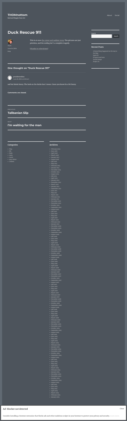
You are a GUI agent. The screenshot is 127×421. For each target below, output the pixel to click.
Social (117, 15)
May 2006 (54, 314)
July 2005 (54, 334)
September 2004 (56, 355)
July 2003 (54, 384)
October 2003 (55, 378)
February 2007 (55, 295)
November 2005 (56, 326)
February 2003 (55, 395)
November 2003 (56, 376)
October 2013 (55, 172)
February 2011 (55, 197)
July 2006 (54, 309)
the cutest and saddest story (53, 40)
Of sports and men (99, 57)
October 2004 (55, 353)
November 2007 (56, 276)
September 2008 (56, 255)
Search (93, 33)
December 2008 (56, 249)
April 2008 (54, 266)
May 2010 (54, 216)
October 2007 (55, 278)
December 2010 (56, 201)
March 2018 (55, 155)
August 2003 (55, 382)
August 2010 (55, 209)
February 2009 (55, 247)
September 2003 (56, 380)
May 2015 (54, 163)
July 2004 (54, 359)
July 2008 (54, 259)
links (11, 153)
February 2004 (55, 370)
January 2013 (55, 180)
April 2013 (54, 178)
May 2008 (54, 263)
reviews (11, 161)
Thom (9, 45)
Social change (97, 59)
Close (122, 409)
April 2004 (54, 366)
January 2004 (55, 372)
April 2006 (54, 316)
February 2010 (55, 222)
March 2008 (55, 268)
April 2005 (54, 341)
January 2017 (55, 157)
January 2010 (55, 224)
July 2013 (54, 176)
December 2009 (56, 226)
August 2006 (55, 307)
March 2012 (55, 184)
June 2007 (54, 286)
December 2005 (56, 324)
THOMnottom (17, 15)
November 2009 (56, 228)
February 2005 (55, 345)
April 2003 (54, 391)
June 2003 (54, 386)
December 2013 (56, 170)
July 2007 (54, 284)
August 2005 (55, 332)
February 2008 (55, 270)
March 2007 (55, 293)
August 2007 (55, 282)
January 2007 (55, 297)
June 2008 (54, 261)
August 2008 (55, 257)
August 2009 (55, 234)
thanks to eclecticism (39, 49)
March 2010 (55, 220)
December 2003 (56, 374)
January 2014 (55, 168)
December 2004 (56, 349)
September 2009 (56, 232)
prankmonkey (18, 77)
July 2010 (54, 211)
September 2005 (56, 330)
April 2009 (54, 243)
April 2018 (54, 153)
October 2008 (55, 253)
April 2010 (54, 218)
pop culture (12, 159)
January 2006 (55, 322)
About (109, 15)
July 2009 (54, 236)
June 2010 (54, 213)
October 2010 (55, 205)
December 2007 (56, 274)
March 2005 (55, 343)
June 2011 (54, 191)
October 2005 (55, 328)
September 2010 (56, 207)
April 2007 (54, 291)
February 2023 (55, 149)
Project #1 (96, 61)
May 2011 (54, 193)
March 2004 (55, 368)
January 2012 (55, 186)
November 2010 (56, 203)
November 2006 (56, 301)
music (11, 157)
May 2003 (54, 389)
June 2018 (54, 151)
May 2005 (54, 339)
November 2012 (56, 182)
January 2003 (55, 397)
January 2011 (55, 199)
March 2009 (55, 245)
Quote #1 (96, 55)
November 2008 (56, 251)
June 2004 (54, 361)
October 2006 (55, 303)
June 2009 (54, 238)
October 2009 (55, 230)
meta (11, 155)
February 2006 (55, 320)
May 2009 (54, 241)
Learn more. (115, 416)
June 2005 (54, 336)
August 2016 (55, 159)
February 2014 (55, 166)
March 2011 (54, 195)
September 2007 (56, 280)
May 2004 (54, 364)
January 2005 (55, 347)
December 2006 (56, 299)
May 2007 (54, 288)
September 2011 (56, 188)
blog (9, 51)
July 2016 (54, 161)
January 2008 (55, 272)
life (10, 151)
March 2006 (55, 318)
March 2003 (55, 393)
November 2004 (56, 351)
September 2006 (56, 305)
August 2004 (55, 357)
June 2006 (54, 311)
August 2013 (55, 174)
